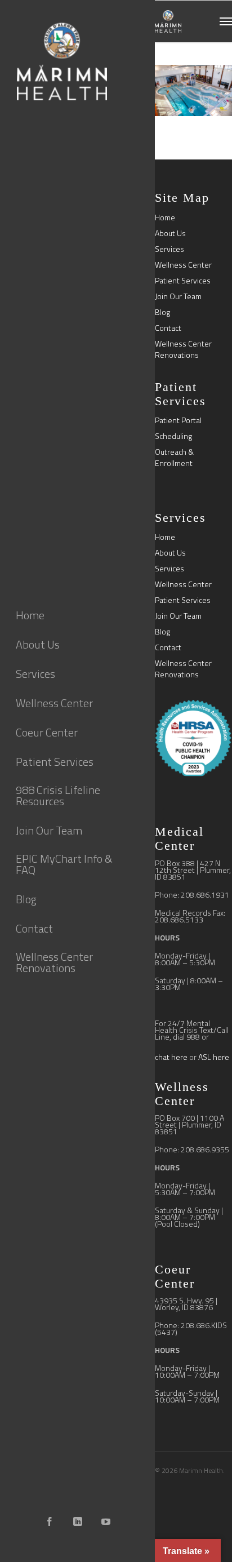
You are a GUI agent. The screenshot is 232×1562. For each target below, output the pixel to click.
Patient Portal (178, 420)
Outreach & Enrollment (174, 457)
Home (165, 217)
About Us (170, 233)
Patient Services (183, 280)
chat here (171, 1057)
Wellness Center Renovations (183, 349)
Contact (168, 328)
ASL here (213, 1057)
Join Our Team (178, 296)
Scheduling (173, 436)
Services (169, 249)
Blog (162, 312)
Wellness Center (183, 264)
